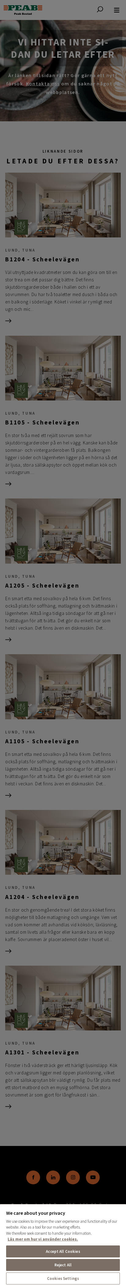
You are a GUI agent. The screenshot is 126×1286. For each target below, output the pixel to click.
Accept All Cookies (63, 1251)
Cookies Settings (63, 1278)
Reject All (63, 1265)
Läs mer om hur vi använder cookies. (43, 1239)
